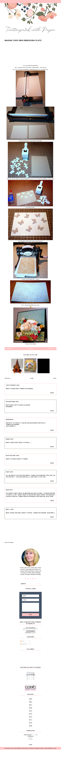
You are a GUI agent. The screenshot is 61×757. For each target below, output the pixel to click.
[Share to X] (51, 348)
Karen (8, 439)
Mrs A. (8, 509)
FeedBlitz (33, 632)
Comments (24, 644)
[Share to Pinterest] (54, 348)
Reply (52, 392)
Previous (7, 378)
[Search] (39, 583)
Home (31, 378)
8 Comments (9, 348)
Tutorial (30, 348)
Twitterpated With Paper (21, 748)
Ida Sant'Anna (10, 401)
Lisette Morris (11, 385)
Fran (7, 489)
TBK (55, 748)
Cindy (8, 472)
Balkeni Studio (39, 748)
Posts (22, 641)
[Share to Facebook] (49, 348)
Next (54, 378)
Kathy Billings (11, 455)
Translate (30, 739)
